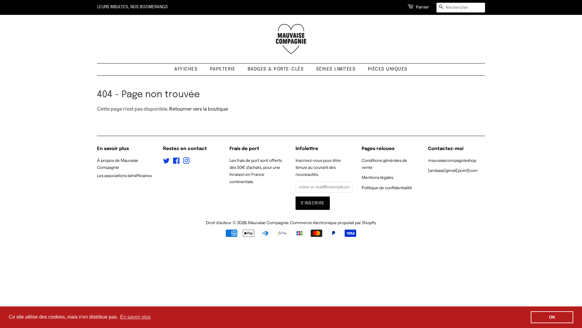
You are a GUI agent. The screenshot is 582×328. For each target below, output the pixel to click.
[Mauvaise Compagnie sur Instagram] (186, 161)
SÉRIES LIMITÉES (336, 69)
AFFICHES (186, 69)
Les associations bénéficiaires (124, 175)
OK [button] (552, 317)
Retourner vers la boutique (198, 109)
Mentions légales (377, 177)
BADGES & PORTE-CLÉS (276, 69)
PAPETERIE (223, 69)
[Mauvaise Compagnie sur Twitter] (166, 161)
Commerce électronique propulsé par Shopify (333, 222)
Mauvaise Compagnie (268, 222)
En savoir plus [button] (135, 316)
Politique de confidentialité (387, 187)
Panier (422, 7)
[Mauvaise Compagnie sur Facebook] (176, 161)
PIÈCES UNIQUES (388, 69)
